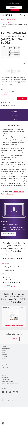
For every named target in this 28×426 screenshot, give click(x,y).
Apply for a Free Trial (9, 108)
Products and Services (12, 19)
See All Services (10, 287)
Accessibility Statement (9, 420)
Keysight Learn (5, 371)
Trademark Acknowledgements (11, 418)
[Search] (21, 15)
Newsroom (4, 392)
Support (4, 378)
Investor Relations (6, 394)
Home (2, 19)
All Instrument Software (9, 21)
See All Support (10, 302)
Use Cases (4, 367)
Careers (3, 402)
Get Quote (22, 103)
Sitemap (5, 416)
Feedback (21, 418)
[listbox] (14, 75)
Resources (8, 294)
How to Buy (4, 100)
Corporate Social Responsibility (9, 398)
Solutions (4, 369)
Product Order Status (6, 384)
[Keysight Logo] (7, 15)
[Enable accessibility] (3, 423)
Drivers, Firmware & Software (14, 275)
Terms (10, 416)
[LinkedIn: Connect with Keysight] (6, 409)
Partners (4, 375)
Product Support (5, 380)
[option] (8, 75)
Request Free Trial (8, 250)
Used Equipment (5, 373)
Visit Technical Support (10, 110)
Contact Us (14, 355)
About (3, 390)
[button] (14, 56)
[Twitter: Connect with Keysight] (10, 409)
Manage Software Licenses (13, 299)
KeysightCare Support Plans (14, 283)
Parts (3, 386)
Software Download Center (14, 296)
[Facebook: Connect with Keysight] (3, 409)
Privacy (22, 414)
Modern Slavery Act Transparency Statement (12, 400)
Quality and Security (6, 396)
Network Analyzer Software (10, 23)
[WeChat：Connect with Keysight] (17, 409)
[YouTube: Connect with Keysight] (14, 409)
